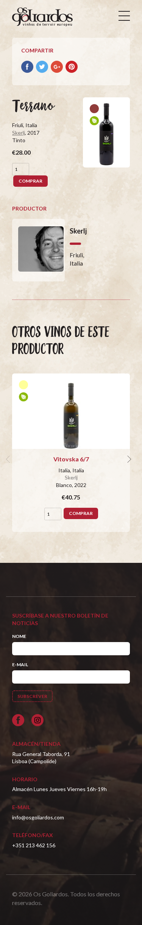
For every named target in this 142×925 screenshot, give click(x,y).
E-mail (20, 664)
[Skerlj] (38, 250)
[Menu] (124, 16)
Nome (19, 636)
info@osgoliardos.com (38, 817)
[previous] (9, 459)
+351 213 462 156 (33, 845)
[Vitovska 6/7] (71, 411)
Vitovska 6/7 (71, 458)
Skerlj (18, 132)
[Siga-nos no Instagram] (37, 720)
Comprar (30, 181)
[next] (128, 459)
